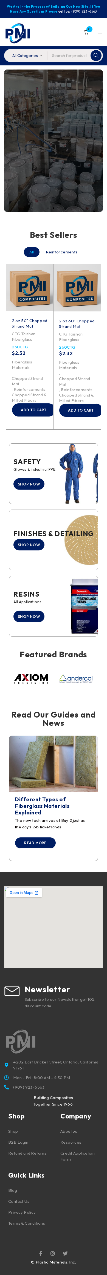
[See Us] (52, 1253)
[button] (34, 410)
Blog (12, 1190)
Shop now (53, 159)
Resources (70, 1142)
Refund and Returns (27, 1153)
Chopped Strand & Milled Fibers (29, 397)
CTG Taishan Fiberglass (23, 336)
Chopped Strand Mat (27, 381)
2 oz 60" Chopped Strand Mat (29, 323)
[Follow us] (65, 1253)
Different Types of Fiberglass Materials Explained (42, 806)
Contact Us (18, 1201)
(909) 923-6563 (84, 11)
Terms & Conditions (26, 1223)
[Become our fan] (40, 1253)
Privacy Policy (22, 1212)
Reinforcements (30, 389)
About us (68, 1131)
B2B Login (18, 1142)
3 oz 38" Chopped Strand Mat (76, 323)
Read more (35, 843)
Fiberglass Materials (22, 364)
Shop (13, 1131)
